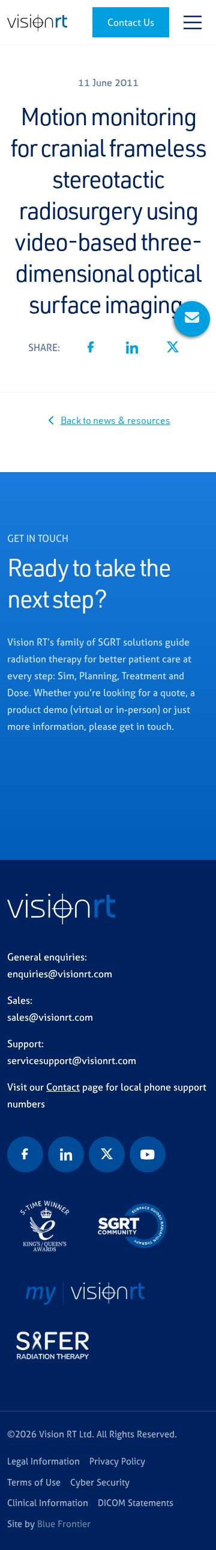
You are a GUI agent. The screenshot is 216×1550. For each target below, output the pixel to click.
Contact (63, 1087)
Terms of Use (34, 1482)
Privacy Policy (117, 1461)
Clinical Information (47, 1502)
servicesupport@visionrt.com (71, 1060)
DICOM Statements (135, 1502)
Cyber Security (100, 1482)
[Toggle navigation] (192, 22)
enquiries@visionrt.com (59, 974)
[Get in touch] (192, 319)
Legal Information (43, 1461)
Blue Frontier (64, 1524)
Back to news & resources (115, 420)
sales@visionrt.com (50, 1017)
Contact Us (130, 22)
